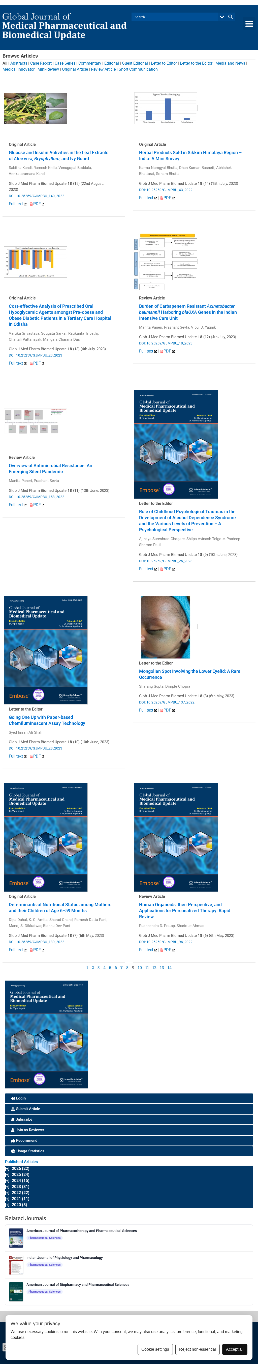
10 (140, 967)
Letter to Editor (164, 63)
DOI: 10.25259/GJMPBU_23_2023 (35, 355)
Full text (16, 203)
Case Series (65, 63)
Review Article (103, 69)
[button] (249, 23)
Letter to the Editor (196, 63)
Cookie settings (155, 1349)
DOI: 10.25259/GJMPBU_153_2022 (36, 497)
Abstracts (18, 63)
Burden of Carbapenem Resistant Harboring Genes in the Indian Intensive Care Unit (188, 312)
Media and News (230, 63)
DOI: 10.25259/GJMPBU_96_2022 (165, 942)
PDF (37, 203)
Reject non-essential (197, 1349)
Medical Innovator (19, 69)
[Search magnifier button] (230, 17)
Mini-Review (48, 69)
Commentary (89, 63)
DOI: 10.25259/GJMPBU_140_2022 (36, 196)
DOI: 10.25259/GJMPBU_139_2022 (36, 942)
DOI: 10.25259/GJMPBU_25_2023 (165, 561)
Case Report (41, 63)
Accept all (235, 1349)
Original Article (75, 69)
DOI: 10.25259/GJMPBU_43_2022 (165, 190)
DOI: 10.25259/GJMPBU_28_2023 (35, 748)
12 (154, 967)
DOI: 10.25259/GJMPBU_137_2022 (167, 702)
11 (147, 967)
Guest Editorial (135, 63)
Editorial (111, 63)
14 (170, 967)
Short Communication (138, 69)
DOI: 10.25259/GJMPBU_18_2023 (165, 343)
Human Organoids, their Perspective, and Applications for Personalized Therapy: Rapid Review (184, 910)
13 (162, 967)
